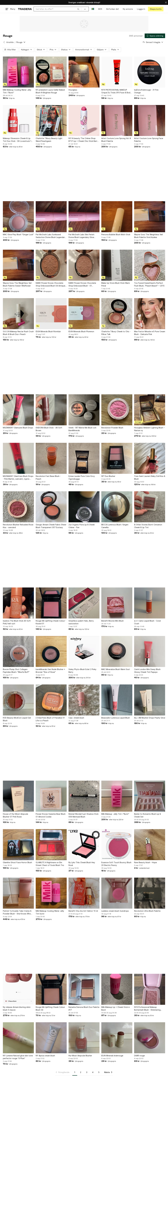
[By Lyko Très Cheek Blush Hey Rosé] (84, 844)
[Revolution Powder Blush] (116, 409)
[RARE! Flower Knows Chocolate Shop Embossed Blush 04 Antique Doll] (51, 265)
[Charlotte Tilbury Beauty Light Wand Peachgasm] (51, 120)
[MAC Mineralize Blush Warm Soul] (116, 651)
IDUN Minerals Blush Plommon (81, 331)
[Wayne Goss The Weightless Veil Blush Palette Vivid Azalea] (149, 216)
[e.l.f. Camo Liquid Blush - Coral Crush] (149, 602)
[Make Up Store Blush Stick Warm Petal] (116, 265)
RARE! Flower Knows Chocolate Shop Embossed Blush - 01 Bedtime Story (82, 284)
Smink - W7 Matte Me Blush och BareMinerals (82, 429)
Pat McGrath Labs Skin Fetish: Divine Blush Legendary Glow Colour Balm (82, 236)
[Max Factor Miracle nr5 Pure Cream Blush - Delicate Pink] (149, 313)
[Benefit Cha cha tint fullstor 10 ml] (84, 893)
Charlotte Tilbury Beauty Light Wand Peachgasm (49, 139)
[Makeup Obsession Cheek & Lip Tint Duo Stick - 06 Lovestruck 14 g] (18, 120)
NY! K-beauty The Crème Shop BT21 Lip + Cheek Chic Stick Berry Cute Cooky (83, 139)
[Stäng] (166, 2)
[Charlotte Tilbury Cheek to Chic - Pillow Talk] (116, 313)
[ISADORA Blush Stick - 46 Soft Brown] (51, 409)
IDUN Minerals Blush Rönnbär (48, 331)
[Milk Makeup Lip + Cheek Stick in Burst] (116, 989)
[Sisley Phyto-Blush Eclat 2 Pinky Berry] (84, 651)
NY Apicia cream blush (45, 1055)
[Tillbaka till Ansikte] (4, 42)
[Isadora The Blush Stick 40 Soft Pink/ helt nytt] (18, 602)
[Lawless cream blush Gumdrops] (116, 893)
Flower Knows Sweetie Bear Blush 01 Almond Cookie (50, 815)
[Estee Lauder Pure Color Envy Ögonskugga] (84, 458)
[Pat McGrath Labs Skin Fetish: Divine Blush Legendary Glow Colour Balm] (84, 216)
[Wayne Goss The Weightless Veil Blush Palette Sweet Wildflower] (18, 265)
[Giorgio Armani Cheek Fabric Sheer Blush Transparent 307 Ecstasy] (51, 506)
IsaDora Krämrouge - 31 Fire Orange (146, 91)
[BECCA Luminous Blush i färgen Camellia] (116, 506)
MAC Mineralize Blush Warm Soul (115, 669)
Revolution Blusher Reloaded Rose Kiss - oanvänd (18, 525)
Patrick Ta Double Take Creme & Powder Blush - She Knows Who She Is (17, 912)
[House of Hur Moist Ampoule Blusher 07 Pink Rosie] (18, 796)
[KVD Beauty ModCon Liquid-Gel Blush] (18, 699)
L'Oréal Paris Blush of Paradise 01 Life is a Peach (50, 719)
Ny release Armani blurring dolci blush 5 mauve (16, 1008)
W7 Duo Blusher (108, 476)
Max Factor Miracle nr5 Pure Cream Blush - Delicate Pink (149, 332)
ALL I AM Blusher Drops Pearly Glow (149, 718)
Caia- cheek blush (76, 718)
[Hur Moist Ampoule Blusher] (84, 1037)
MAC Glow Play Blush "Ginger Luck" (18, 234)
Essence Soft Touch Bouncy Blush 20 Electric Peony (116, 863)
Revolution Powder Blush (112, 428)
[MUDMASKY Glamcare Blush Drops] (18, 409)
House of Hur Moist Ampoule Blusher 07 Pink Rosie (15, 815)
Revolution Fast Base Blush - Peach (48, 477)
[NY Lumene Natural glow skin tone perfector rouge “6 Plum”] (18, 1037)
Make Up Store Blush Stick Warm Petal (115, 284)
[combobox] (57, 9)
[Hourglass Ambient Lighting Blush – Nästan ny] (149, 409)
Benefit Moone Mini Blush (112, 621)
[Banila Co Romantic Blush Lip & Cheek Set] (149, 796)
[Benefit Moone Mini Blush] (116, 602)
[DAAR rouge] (149, 1037)
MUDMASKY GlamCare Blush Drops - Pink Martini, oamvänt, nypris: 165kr (18, 477)
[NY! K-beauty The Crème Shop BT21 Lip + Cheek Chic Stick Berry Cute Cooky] (84, 120)
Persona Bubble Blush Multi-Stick (115, 234)
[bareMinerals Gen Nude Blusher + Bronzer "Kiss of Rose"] (51, 651)
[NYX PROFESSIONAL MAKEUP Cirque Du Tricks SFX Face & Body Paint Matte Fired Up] (116, 72)
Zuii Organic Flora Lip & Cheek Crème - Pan (82, 525)
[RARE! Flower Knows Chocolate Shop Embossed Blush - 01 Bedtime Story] (84, 265)
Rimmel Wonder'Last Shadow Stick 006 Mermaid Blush (83, 815)
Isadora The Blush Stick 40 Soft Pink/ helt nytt (17, 622)
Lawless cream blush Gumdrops (115, 911)
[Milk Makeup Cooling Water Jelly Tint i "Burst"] (18, 72)
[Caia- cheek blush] (84, 699)
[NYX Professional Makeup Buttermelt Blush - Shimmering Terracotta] (149, 989)
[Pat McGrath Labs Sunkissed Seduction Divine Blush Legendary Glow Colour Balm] (51, 216)
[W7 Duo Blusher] (116, 458)
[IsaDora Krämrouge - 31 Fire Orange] (149, 72)
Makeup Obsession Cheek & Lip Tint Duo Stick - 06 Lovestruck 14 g (17, 139)
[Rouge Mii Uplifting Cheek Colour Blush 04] (51, 989)
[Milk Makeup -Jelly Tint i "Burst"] (116, 796)
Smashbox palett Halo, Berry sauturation (81, 622)
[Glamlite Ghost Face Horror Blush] (18, 844)
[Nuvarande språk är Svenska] (93, 9)
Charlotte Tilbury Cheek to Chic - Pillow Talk (116, 332)
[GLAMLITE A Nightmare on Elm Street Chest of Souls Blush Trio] (51, 844)
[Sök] (78, 9)
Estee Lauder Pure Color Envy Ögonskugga (82, 477)
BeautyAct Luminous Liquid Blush (115, 718)
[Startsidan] (25, 9)
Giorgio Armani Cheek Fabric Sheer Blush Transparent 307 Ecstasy (51, 525)
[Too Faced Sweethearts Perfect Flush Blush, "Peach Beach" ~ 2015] (149, 265)
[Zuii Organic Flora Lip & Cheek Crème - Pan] (84, 506)
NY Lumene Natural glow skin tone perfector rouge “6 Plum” (18, 1056)
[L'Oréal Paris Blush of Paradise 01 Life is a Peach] (51, 699)
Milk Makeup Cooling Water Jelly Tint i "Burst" (17, 91)
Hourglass (73, 90)
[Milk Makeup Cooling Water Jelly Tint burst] (51, 893)
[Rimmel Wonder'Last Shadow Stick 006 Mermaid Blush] (84, 796)
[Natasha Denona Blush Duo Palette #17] (84, 989)
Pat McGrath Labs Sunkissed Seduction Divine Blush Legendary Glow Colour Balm (51, 236)
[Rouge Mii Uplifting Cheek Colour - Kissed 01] (51, 602)
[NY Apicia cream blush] (51, 1037)
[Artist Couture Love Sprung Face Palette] (149, 120)
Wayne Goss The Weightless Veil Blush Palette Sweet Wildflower (17, 284)
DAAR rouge (139, 1055)
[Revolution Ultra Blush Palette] (149, 893)
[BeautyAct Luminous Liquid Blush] (116, 699)
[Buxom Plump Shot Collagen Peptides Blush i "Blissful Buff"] (18, 651)
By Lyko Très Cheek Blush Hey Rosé (82, 863)
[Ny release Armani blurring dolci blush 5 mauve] (18, 989)
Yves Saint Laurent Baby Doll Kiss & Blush (149, 477)
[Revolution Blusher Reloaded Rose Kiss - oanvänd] (18, 506)
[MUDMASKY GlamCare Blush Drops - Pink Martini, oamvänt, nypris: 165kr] (18, 458)
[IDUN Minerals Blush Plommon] (84, 313)
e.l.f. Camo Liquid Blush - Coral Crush (147, 622)
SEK (100, 9)
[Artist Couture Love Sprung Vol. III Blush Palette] (116, 120)
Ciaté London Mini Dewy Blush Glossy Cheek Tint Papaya (147, 670)
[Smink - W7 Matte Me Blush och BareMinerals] (84, 409)
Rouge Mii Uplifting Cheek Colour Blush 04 (50, 1008)
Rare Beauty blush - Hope (145, 862)
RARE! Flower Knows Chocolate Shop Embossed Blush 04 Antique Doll (50, 284)
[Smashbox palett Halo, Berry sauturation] (84, 602)
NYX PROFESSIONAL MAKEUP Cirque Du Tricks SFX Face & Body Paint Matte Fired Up (116, 91)
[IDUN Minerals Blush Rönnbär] (51, 313)
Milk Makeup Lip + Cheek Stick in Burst (115, 1008)
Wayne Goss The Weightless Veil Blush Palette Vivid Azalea (148, 235)
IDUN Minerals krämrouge (112, 1055)
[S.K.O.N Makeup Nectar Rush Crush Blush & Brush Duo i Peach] (18, 313)
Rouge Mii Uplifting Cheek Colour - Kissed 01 (51, 622)
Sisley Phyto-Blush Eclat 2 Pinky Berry (82, 670)
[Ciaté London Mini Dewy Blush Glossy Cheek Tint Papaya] (149, 651)
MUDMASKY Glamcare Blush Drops (18, 428)
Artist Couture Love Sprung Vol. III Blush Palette (116, 139)
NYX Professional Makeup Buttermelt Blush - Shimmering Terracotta (147, 1008)
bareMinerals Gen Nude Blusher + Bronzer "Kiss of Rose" (50, 670)
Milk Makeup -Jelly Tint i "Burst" (115, 814)
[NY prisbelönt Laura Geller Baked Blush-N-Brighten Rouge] (51, 72)
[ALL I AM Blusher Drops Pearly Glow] (149, 699)
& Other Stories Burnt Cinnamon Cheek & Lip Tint (148, 525)
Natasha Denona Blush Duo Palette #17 (84, 1008)
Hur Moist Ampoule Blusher (80, 1055)
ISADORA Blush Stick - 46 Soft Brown (49, 429)
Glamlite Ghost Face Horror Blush (17, 862)
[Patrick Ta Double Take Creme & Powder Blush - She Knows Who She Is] (18, 893)
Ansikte (10, 42)
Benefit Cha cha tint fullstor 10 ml (83, 911)
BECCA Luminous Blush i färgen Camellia (114, 525)
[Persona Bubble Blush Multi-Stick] (116, 216)
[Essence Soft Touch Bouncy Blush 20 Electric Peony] (116, 844)
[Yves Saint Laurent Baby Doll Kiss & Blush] (149, 458)
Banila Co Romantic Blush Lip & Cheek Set (147, 815)
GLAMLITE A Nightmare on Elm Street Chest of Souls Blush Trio (50, 863)
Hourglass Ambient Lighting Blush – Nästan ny (149, 429)
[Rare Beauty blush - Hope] (149, 844)
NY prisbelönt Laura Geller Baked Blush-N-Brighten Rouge (50, 91)
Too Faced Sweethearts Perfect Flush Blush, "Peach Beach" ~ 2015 (149, 284)
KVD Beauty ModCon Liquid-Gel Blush (17, 719)
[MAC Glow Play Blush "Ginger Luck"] (18, 216)
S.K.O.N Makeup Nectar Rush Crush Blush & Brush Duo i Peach (18, 332)
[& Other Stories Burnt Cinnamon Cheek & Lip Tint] (149, 506)
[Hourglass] (84, 72)
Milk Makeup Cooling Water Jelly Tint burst (50, 912)
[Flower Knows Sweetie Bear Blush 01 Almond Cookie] (51, 796)
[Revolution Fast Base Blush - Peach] (51, 458)
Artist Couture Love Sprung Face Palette (148, 139)
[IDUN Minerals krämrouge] (116, 1037)
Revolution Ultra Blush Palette (147, 911)
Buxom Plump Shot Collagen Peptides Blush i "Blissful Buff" (16, 670)
